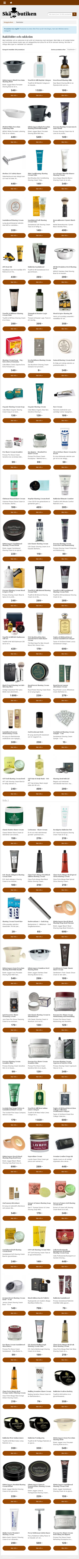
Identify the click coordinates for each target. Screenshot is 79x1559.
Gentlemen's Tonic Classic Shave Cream (63, 969)
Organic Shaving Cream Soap (13, 407)
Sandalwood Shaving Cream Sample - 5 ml (63, 732)
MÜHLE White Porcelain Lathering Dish (11, 127)
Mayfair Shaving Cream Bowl (39, 499)
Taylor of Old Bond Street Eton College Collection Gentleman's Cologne (64, 1109)
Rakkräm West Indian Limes (13, 1438)
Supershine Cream (35, 1156)
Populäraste (71, 49)
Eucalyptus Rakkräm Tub (62, 830)
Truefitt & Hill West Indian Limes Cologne (37, 1109)
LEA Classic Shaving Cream (38, 544)
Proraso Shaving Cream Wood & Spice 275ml (13, 591)
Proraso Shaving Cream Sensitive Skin (11, 1062)
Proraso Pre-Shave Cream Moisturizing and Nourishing (64, 1015)
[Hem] (11, 2)
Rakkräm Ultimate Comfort (63, 499)
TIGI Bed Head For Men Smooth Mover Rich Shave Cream (37, 638)
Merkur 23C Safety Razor (11, 173)
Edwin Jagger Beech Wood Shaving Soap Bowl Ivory (12, 1157)
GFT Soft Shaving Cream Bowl (13, 779)
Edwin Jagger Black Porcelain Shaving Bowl (13, 81)
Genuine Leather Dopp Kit (63, 1156)
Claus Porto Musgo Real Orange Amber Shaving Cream (14, 1392)
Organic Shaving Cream (37, 407)
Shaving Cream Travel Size (12, 921)
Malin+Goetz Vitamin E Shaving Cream (10, 1533)
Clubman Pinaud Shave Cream (13, 499)
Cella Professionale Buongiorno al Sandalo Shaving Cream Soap (61, 1251)
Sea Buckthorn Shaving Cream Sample (39, 361)
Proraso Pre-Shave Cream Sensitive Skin (38, 1062)
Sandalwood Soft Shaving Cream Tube (37, 221)
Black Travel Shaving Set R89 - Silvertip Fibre (13, 686)
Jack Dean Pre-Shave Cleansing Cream (10, 1015)
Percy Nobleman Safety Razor (39, 1533)
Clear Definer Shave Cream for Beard (64, 452)
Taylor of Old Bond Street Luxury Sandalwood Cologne (63, 638)
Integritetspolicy (72, 1557)
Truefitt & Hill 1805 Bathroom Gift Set (13, 638)
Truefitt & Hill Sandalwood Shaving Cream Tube (63, 591)
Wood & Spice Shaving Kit (62, 313)
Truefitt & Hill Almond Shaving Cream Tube (39, 591)
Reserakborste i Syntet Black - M (64, 221)
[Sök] (74, 14)
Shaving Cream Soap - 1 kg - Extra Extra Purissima (13, 361)
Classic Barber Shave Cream (13, 830)
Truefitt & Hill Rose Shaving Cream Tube (12, 314)
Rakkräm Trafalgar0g (36, 1438)
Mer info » (14, 95)
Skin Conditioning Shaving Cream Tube (38, 174)
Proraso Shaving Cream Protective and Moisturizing (63, 544)
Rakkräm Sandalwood (36, 267)
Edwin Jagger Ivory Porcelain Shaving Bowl (64, 1438)
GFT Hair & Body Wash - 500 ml (38, 779)
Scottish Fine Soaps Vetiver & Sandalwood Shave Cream (13, 1109)
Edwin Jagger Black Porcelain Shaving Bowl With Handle (39, 127)
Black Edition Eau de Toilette (38, 1298)
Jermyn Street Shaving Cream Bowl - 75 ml (13, 1298)
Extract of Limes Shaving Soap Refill (39, 1204)
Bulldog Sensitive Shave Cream (39, 1391)
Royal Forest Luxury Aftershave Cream (60, 686)
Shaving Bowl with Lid (61, 779)
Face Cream (57, 407)
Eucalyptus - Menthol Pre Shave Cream (37, 452)
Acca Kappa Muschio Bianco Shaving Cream (63, 174)
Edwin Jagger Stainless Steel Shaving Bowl (38, 969)
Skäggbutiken (19, 12)
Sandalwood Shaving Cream (12, 220)
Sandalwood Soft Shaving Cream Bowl (11, 1250)
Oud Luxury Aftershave (11, 1203)
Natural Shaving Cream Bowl (64, 360)
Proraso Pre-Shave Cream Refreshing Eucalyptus (63, 1533)
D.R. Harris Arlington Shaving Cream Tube (13, 875)
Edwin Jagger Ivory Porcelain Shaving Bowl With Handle (13, 969)
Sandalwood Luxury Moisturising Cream (9, 732)
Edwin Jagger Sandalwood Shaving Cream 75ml (63, 1485)
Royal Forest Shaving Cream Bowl (38, 686)
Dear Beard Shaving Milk (62, 80)
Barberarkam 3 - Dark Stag (38, 921)
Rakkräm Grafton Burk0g (63, 1391)
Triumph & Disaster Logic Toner (37, 314)
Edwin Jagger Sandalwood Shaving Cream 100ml (12, 544)
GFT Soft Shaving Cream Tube (39, 1250)
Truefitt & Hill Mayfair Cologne (39, 80)
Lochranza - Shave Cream (37, 830)
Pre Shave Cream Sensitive (12, 452)
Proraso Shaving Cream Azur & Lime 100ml (64, 127)
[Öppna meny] (4, 2)
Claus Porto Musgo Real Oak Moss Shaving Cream (63, 1345)
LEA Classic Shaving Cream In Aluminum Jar (39, 1015)
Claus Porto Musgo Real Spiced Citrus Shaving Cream (64, 875)
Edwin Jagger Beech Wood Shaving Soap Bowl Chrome (63, 922)
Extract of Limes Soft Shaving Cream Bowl (64, 1204)
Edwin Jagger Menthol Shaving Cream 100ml (14, 1485)
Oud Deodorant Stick (35, 732)
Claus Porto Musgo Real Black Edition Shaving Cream (39, 875)
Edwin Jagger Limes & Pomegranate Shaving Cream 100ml (39, 1486)
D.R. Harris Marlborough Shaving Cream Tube (37, 1345)
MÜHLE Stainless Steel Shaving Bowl (64, 267)
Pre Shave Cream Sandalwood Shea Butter (13, 1345)
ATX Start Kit (7, 267)
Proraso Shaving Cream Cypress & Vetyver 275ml (62, 1062)
